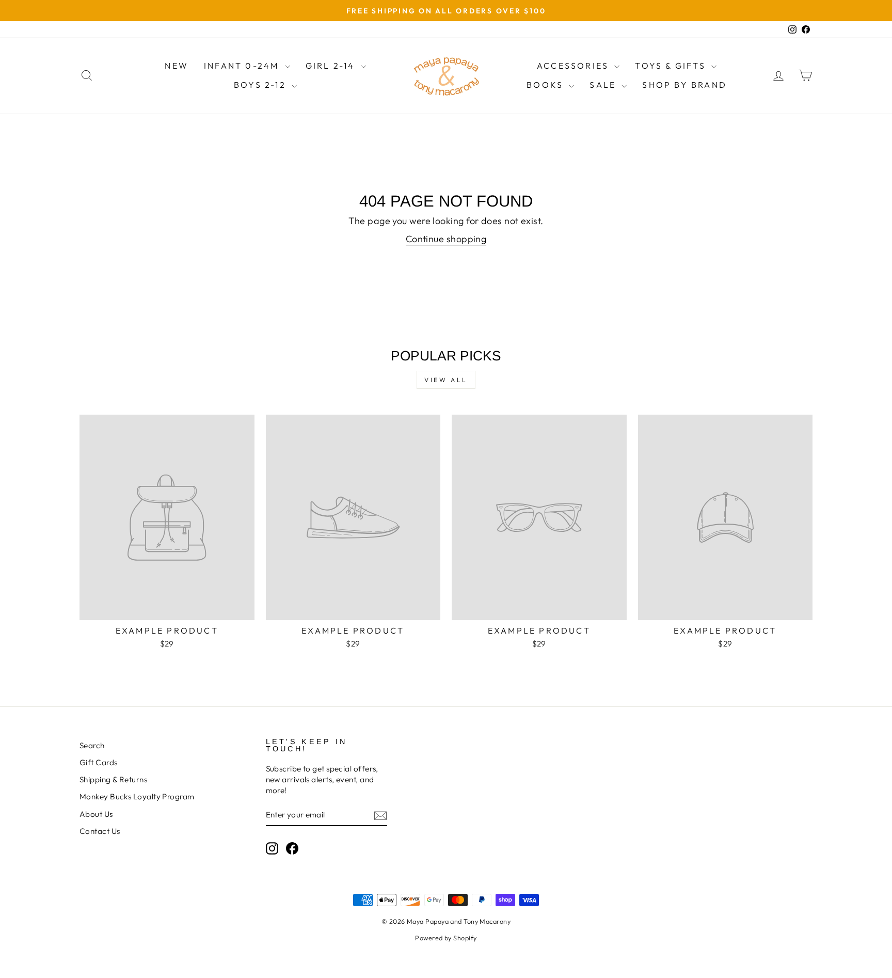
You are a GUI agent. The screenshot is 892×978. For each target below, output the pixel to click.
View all (446, 380)
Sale (604, 85)
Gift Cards (98, 762)
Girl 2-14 (332, 65)
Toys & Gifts (672, 65)
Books (546, 85)
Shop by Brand (684, 85)
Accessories (574, 65)
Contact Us (99, 831)
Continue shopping (446, 239)
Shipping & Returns (113, 779)
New (176, 65)
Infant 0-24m (243, 65)
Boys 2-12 (261, 85)
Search (92, 745)
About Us (96, 814)
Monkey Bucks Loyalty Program (137, 796)
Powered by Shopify (445, 938)
